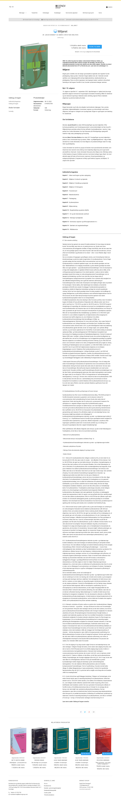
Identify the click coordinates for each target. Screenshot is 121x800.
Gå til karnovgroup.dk (88, 13)
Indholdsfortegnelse (14, 101)
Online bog (60, 37)
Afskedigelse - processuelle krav (18, 762)
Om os (45, 783)
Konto (100, 13)
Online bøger (83, 51)
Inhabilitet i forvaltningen (60, 762)
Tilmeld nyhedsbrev (49, 795)
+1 (89, 712)
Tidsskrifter (35, 13)
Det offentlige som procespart (39, 762)
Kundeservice (47, 785)
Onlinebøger (46, 13)
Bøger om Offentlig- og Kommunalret (56, 25)
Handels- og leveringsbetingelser (52, 788)
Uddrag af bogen (13, 103)
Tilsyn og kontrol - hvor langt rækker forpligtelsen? (103, 763)
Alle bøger (22, 13)
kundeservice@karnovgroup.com (19, 794)
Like (80, 712)
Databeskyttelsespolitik (50, 790)
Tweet (85, 712)
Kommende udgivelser (72, 13)
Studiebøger (57, 13)
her (107, 66)
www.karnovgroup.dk (84, 789)
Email (93, 712)
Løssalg (11, 111)
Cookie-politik (47, 792)
